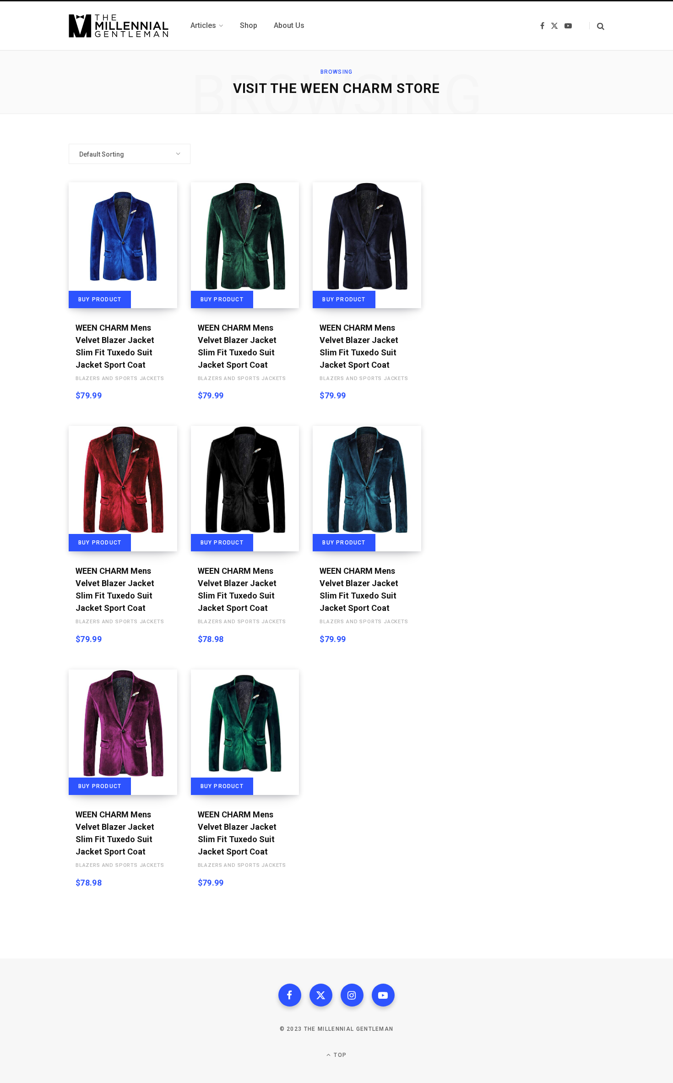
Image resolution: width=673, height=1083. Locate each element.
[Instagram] (352, 995)
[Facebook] (289, 995)
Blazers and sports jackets (120, 378)
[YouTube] (383, 995)
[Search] (596, 26)
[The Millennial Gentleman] (118, 26)
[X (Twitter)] (320, 995)
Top (339, 1055)
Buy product (99, 299)
